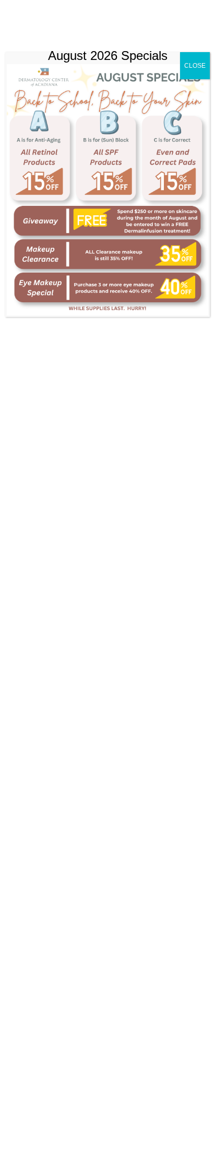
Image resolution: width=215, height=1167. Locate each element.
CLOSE (195, 65)
